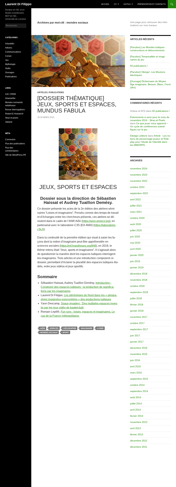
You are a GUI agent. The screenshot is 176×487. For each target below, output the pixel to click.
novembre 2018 (138, 279)
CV (115, 4)
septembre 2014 (139, 391)
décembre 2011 (138, 446)
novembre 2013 (138, 422)
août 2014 (135, 397)
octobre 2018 (137, 286)
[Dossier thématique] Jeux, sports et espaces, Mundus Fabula (76, 104)
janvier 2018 (137, 310)
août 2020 (135, 224)
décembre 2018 (138, 273)
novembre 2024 (138, 168)
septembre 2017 (139, 329)
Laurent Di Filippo (18, 4)
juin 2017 (135, 335)
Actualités (9, 43)
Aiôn (42, 328)
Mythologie (10, 64)
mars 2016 (136, 372)
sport (65, 332)
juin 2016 (135, 360)
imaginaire (86, 328)
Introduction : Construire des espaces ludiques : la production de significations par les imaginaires (77, 287)
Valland (8, 122)
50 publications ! (139, 65)
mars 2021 (136, 211)
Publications (56, 92)
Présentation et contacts (152, 4)
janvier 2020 (137, 255)
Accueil (105, 4)
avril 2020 (135, 249)
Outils (127, 4)
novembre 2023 (138, 174)
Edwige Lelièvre (138, 135)
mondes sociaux (49, 332)
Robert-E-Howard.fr (14, 114)
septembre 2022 (139, 193)
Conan (8, 56)
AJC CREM (10, 94)
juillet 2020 (136, 230)
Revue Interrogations (15, 109)
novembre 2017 (138, 317)
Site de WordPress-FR (15, 155)
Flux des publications (15, 143)
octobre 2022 (137, 187)
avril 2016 (135, 366)
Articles (42, 92)
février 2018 (136, 304)
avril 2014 (135, 409)
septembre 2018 (139, 292)
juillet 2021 (136, 205)
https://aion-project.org (95, 221)
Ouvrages (9, 72)
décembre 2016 (138, 347)
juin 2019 (135, 261)
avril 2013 (135, 428)
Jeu (7, 60)
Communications (13, 52)
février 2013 (136, 434)
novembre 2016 (138, 354)
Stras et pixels (11, 118)
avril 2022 (135, 199)
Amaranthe (10, 98)
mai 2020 (135, 242)
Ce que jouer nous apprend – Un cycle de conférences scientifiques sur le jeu (149, 126)
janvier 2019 (137, 267)
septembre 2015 (139, 378)
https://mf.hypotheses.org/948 (78, 245)
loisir (100, 328)
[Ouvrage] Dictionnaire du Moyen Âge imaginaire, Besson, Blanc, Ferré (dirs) (150, 84)
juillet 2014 (136, 403)
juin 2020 (135, 236)
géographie (69, 328)
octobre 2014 (137, 385)
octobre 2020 (137, 218)
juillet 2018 (136, 298)
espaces (54, 328)
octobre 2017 (137, 323)
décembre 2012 (138, 440)
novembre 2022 (138, 181)
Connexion (10, 139)
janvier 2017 (137, 341)
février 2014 (136, 416)
